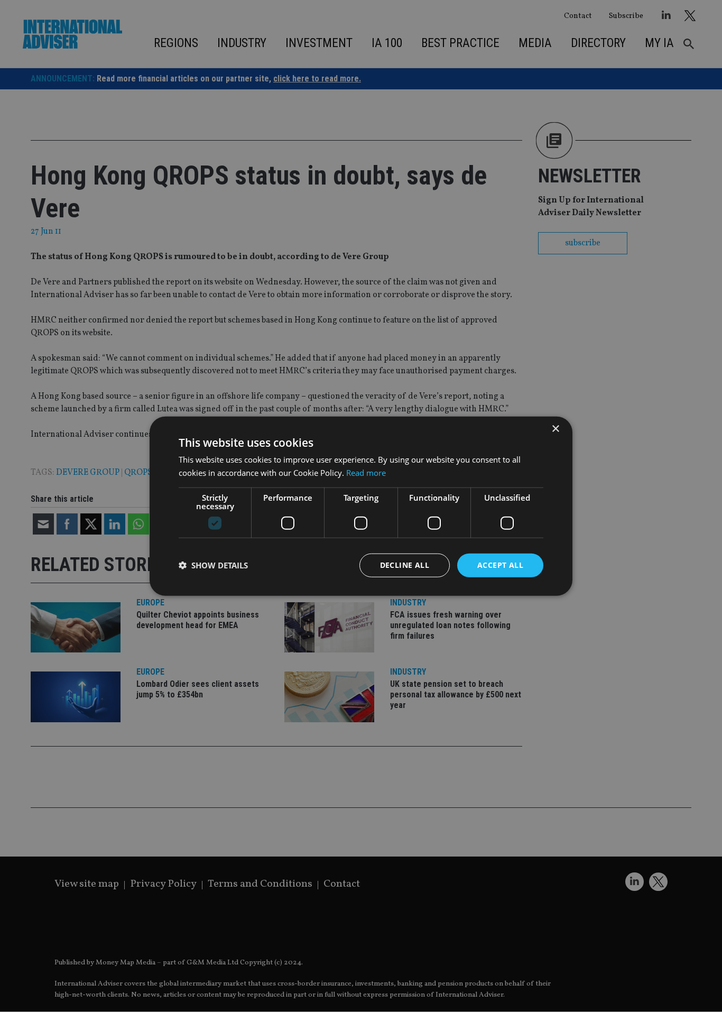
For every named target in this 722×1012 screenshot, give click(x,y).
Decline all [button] (404, 565)
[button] (213, 565)
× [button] (555, 429)
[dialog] (361, 506)
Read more (366, 472)
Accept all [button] (500, 565)
